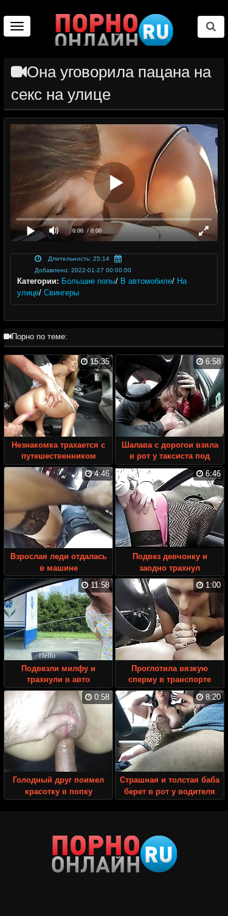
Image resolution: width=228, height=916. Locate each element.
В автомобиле (146, 281)
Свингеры (61, 292)
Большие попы (88, 281)
